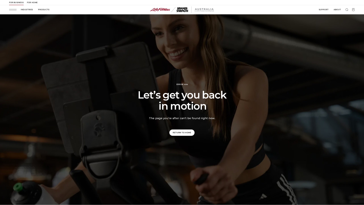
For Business (16, 2)
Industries (27, 10)
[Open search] (346, 9)
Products (43, 10)
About (337, 10)
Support (324, 10)
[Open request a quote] (353, 9)
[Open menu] (12, 9)
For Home (32, 2)
